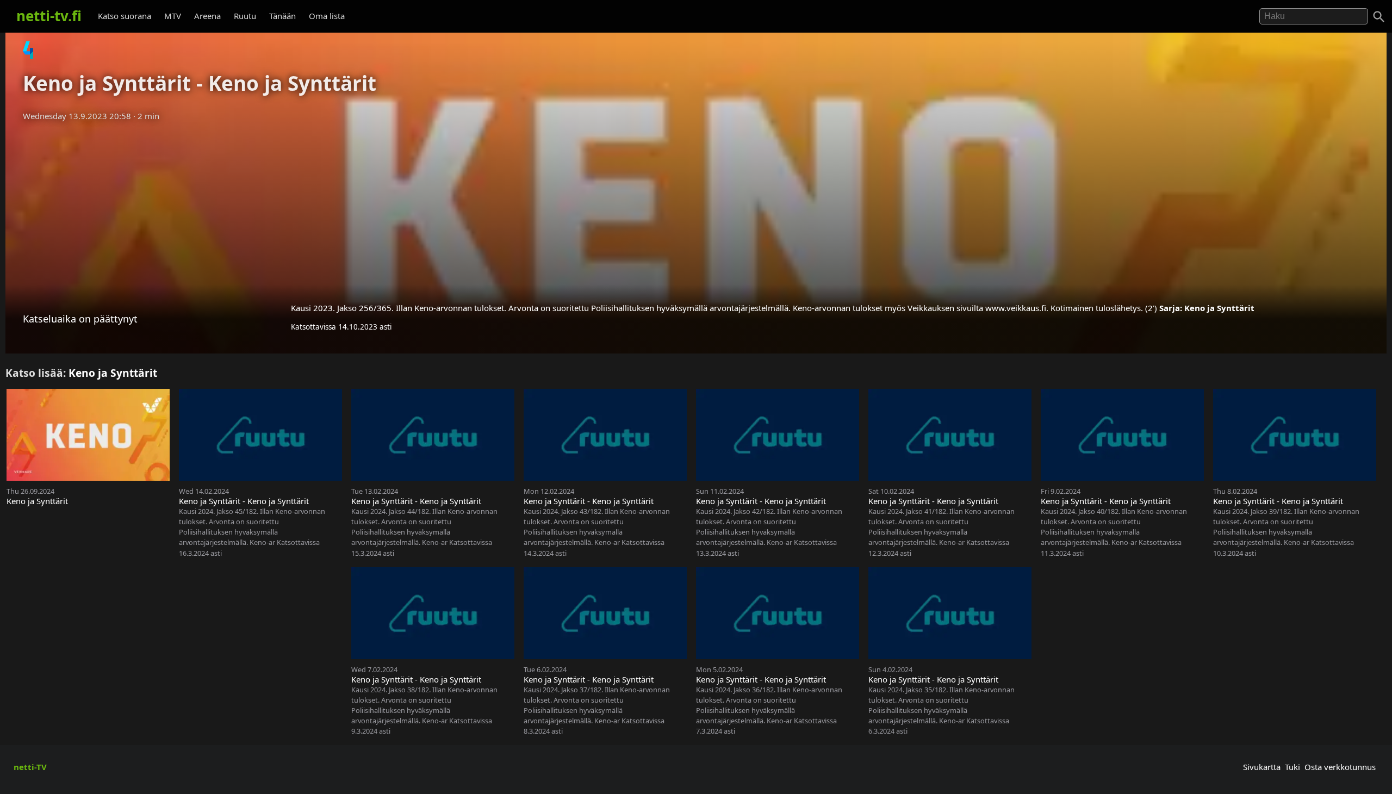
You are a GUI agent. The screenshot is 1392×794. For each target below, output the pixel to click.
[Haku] (1379, 17)
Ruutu (245, 15)
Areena (207, 15)
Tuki (1292, 766)
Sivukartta (1262, 766)
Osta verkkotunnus (1340, 766)
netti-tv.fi (49, 16)
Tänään (282, 15)
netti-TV (30, 766)
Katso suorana (124, 15)
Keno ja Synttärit (1219, 307)
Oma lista (327, 15)
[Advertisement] (696, 208)
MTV (172, 15)
